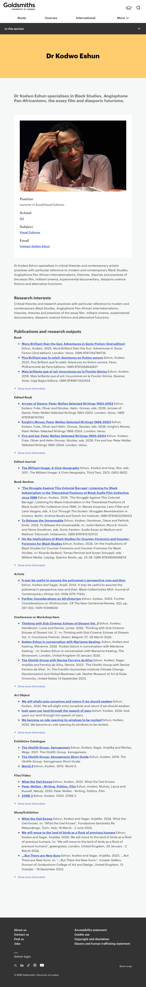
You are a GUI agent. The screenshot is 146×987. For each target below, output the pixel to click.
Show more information (31, 388)
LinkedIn (22, 965)
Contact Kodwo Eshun (35, 246)
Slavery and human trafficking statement (102, 943)
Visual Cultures (30, 232)
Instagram (34, 965)
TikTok (28, 965)
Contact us (21, 934)
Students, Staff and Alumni (129, 8)
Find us (19, 939)
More (121, 18)
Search (138, 8)
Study (21, 18)
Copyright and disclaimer (92, 939)
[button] (139, 28)
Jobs (17, 943)
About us (20, 930)
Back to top (126, 966)
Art (22, 218)
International (85, 18)
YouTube (42, 965)
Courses (51, 18)
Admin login (22, 956)
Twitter (15, 965)
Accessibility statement (91, 930)
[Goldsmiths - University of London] (19, 6)
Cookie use (82, 934)
